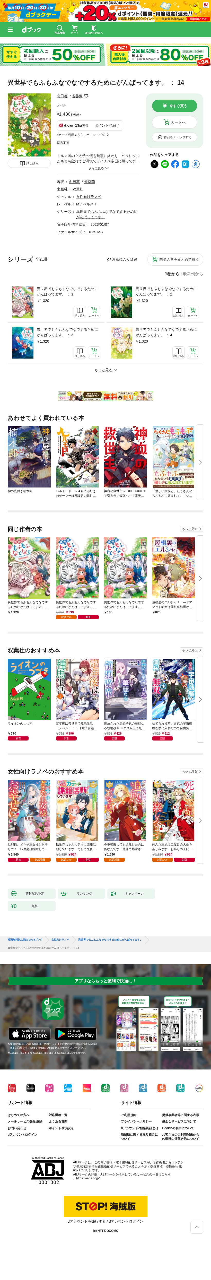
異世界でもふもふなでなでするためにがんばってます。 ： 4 (166, 332)
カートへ (178, 122)
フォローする (86, 96)
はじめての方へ (18, 1115)
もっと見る (189, 529)
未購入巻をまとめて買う (179, 259)
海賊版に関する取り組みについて (139, 1136)
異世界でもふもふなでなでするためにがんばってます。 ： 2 (166, 291)
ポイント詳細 (105, 125)
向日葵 (62, 96)
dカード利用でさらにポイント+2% (81, 135)
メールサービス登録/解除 (25, 1121)
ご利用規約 (128, 1115)
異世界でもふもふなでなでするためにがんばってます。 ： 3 (67, 332)
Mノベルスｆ (86, 204)
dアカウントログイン (22, 1134)
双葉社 (78, 189)
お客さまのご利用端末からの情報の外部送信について (180, 1136)
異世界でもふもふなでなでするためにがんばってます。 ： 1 (67, 291)
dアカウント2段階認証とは (140, 1128)
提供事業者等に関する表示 (180, 1115)
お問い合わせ (17, 1128)
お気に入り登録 (124, 259)
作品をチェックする (178, 137)
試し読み (32, 163)
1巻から (172, 274)
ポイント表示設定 (61, 1128)
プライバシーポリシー (136, 1121)
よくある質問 (58, 1121)
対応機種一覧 (58, 1115)
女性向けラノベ (88, 197)
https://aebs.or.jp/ (88, 1178)
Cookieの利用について (178, 1128)
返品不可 (63, 143)
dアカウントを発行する (87, 1221)
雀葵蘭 (77, 96)
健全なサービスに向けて (179, 1121)
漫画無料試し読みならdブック (25, 939)
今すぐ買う (178, 106)
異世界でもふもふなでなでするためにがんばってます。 (110, 939)
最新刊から (193, 274)
